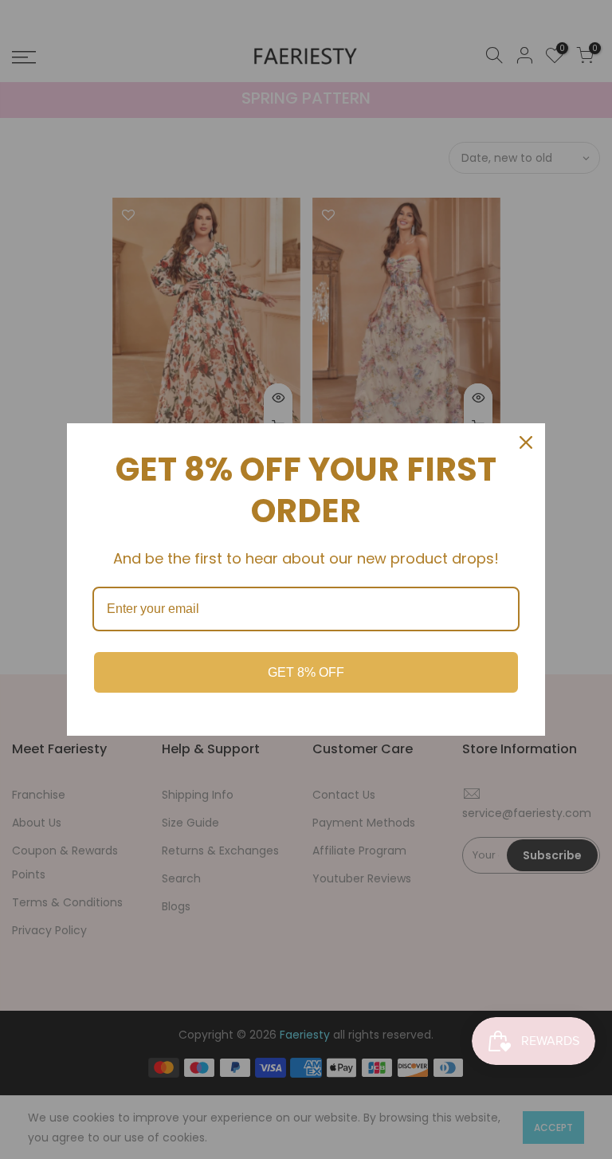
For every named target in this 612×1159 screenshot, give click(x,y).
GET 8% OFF (306, 672)
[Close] (526, 442)
